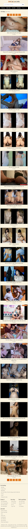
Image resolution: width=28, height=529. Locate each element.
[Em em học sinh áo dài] (14, 158)
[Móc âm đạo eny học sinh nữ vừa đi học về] (14, 177)
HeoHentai (3, 517)
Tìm (23, 4)
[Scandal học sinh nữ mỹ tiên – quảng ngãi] (14, 448)
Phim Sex (3, 515)
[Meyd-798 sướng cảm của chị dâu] (14, 293)
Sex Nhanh (3, 518)
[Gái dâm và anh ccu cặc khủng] (14, 139)
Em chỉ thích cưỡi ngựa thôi (14, 437)
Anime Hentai (4, 510)
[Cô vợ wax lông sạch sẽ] (14, 81)
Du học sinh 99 (14, 224)
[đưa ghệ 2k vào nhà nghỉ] (14, 101)
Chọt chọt (14, 128)
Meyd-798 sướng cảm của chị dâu (14, 301)
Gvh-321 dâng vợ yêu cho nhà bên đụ (14, 339)
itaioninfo (14, 2)
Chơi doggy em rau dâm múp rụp (14, 205)
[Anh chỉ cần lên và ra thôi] (14, 390)
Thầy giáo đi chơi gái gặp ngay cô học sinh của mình (14, 320)
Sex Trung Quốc (4, 503)
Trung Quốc (24, 8)
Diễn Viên (8, 8)
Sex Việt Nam (4, 506)
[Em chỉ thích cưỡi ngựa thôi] (14, 428)
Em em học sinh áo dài (14, 167)
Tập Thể (13, 506)
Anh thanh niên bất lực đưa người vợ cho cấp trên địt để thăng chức (14, 360)
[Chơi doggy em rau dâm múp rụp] (14, 197)
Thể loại (3, 8)
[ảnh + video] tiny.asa (14, 244)
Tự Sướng (21, 506)
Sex (2, 513)
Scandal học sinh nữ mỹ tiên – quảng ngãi (14, 456)
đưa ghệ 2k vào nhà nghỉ (14, 109)
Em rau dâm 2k (14, 71)
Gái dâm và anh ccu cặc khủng (14, 148)
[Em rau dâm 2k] (14, 62)
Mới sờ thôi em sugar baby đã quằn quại (14, 263)
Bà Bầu (2, 487)
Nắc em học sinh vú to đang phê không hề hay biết (14, 418)
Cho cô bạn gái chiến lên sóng (14, 475)
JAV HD (13, 8)
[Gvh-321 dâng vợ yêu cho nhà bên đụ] (14, 331)
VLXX (20, 504)
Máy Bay (3, 490)
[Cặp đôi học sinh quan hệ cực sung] (14, 371)
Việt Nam (19, 8)
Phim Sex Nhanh (4, 522)
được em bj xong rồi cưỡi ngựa (14, 32)
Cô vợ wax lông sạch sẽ (14, 90)
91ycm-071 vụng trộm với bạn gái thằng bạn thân (14, 52)
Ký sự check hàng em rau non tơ (14, 282)
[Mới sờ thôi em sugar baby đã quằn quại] (14, 254)
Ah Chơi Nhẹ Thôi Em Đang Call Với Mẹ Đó (10, 492)
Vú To (12, 504)
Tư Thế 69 (13, 503)
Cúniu (2, 493)
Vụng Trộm (3, 488)
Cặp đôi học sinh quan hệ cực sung (14, 379)
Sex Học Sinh (22, 503)
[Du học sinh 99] (14, 216)
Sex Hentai (3, 520)
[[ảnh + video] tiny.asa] (14, 235)
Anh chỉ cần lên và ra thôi (14, 399)
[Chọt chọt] (14, 120)
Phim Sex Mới (4, 512)
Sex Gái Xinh (22, 501)
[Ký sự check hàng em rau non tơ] (14, 273)
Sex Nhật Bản (4, 501)
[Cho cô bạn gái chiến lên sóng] (14, 467)
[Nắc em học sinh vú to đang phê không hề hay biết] (14, 409)
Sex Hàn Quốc (4, 504)
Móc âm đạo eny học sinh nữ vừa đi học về (14, 186)
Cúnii (2, 495)
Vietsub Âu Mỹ (4, 497)
